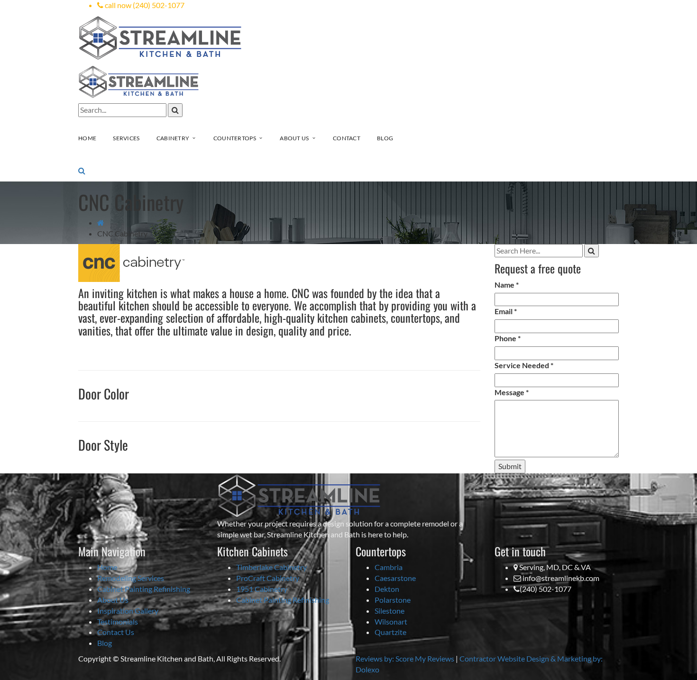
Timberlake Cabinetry (271, 566)
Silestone (389, 610)
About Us (112, 599)
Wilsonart (391, 621)
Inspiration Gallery (127, 610)
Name (507, 284)
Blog (104, 642)
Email (506, 311)
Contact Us (115, 631)
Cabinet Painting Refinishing (143, 588)
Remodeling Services (130, 577)
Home (107, 566)
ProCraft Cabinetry (267, 577)
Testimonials (117, 621)
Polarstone (393, 599)
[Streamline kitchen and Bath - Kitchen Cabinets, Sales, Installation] (160, 36)
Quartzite (390, 631)
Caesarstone (395, 577)
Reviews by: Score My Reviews (405, 658)
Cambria (389, 566)
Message (512, 392)
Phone (508, 338)
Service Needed (524, 365)
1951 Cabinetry (261, 588)
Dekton (387, 588)
